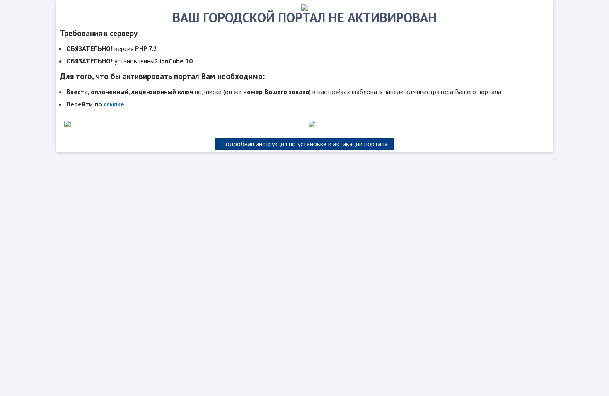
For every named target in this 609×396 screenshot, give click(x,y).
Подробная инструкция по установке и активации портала (304, 144)
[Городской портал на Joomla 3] (304, 8)
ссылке (114, 104)
